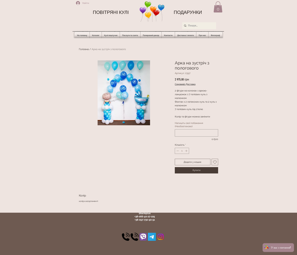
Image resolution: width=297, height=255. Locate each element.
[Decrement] (177, 151)
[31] (143, 237)
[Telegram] (152, 237)
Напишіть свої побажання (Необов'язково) (189, 125)
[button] (218, 7)
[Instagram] (161, 237)
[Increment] (187, 151)
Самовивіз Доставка (185, 84)
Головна (84, 49)
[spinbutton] (182, 151)
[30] (126, 237)
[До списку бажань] (215, 162)
